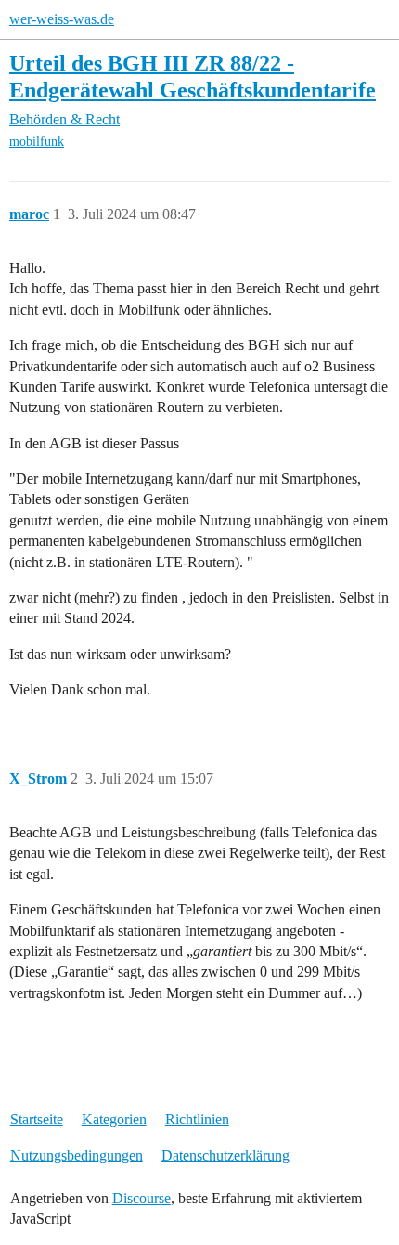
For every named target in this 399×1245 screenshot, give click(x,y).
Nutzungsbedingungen (76, 1155)
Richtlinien (197, 1119)
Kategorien (114, 1119)
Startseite (36, 1119)
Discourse (141, 1198)
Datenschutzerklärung (225, 1155)
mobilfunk (36, 142)
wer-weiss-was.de (61, 19)
